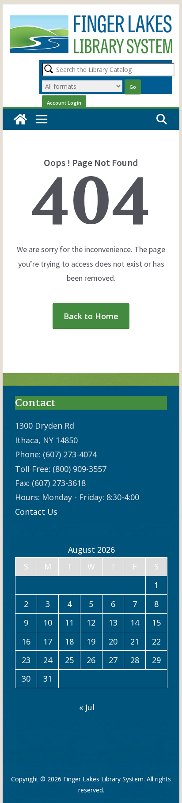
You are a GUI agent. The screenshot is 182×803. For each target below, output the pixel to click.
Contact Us (36, 511)
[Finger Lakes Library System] (20, 119)
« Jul (87, 707)
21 (134, 641)
